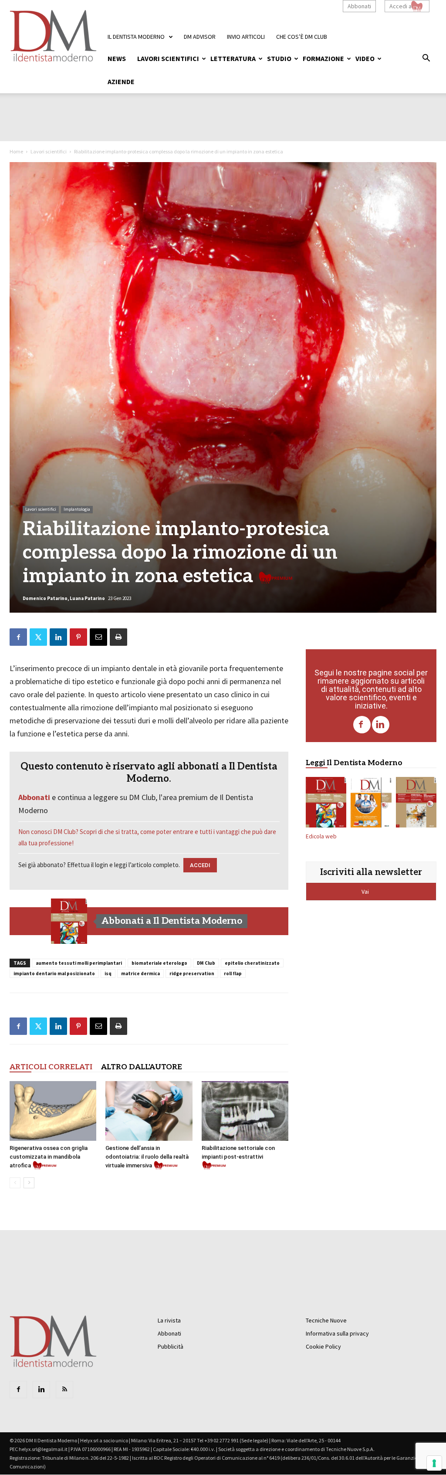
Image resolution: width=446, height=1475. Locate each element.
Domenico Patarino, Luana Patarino (64, 598)
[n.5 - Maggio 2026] (416, 804)
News (117, 58)
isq (108, 973)
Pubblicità (170, 1346)
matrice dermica (140, 973)
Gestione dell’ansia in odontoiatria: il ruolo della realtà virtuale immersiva (147, 1157)
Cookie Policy (323, 1346)
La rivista (169, 1320)
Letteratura (233, 58)
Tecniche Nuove (326, 1320)
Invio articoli (246, 37)
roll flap (233, 973)
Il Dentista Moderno (136, 37)
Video (365, 58)
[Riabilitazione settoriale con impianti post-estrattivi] (245, 1111)
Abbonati (359, 6)
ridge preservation (191, 973)
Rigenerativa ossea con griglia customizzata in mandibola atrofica (49, 1157)
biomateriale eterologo (159, 963)
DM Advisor (200, 37)
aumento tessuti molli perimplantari (79, 963)
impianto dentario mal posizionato (54, 973)
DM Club (206, 963)
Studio (279, 58)
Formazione (323, 58)
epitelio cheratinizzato (252, 963)
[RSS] (64, 1389)
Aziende (121, 81)
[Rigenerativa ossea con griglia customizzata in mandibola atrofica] (53, 1111)
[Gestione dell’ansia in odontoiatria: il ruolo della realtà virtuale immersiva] (148, 1111)
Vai (366, 891)
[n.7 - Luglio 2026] (69, 921)
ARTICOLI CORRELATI (51, 1067)
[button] (426, 59)
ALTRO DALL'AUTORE (141, 1067)
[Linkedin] (380, 724)
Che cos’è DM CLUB (301, 37)
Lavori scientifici (168, 58)
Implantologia (77, 509)
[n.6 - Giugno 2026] (371, 804)
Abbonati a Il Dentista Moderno (171, 921)
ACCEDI (200, 865)
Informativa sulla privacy (337, 1333)
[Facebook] (362, 724)
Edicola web (321, 836)
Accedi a (400, 6)
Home (16, 151)
